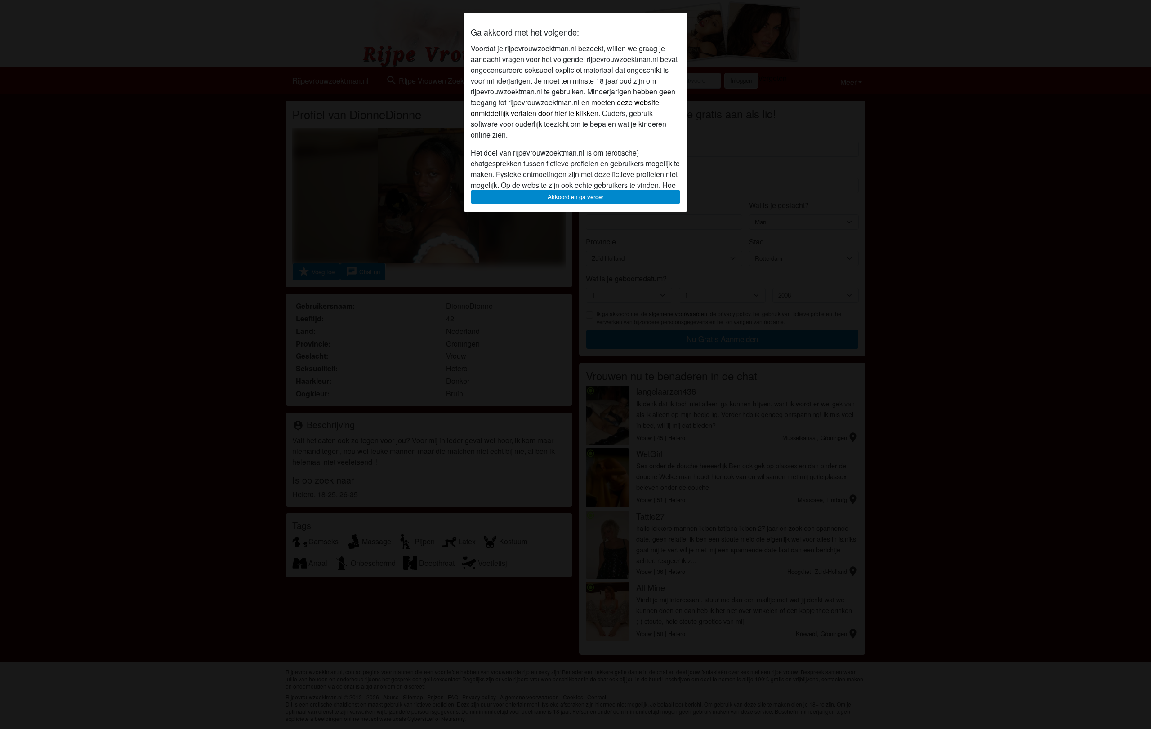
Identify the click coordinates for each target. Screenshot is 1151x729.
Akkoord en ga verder (575, 196)
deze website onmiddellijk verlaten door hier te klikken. (565, 107)
